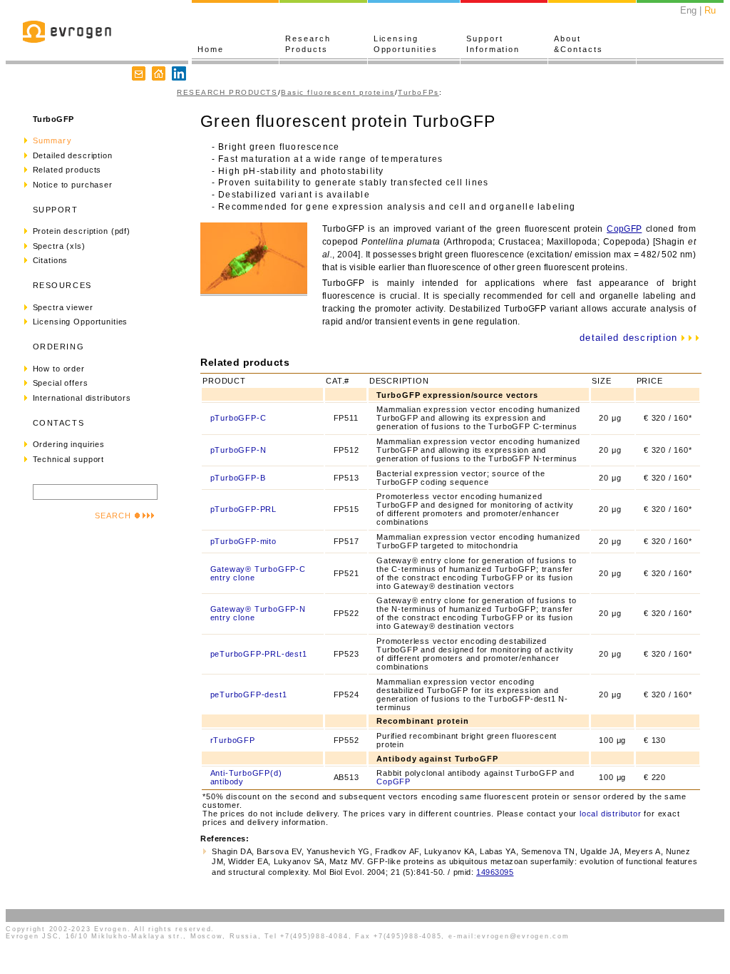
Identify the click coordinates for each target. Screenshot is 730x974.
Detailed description (73, 155)
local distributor (611, 813)
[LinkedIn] (179, 74)
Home (210, 49)
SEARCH (113, 515)
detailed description (631, 337)
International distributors (82, 398)
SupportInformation (493, 43)
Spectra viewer (63, 307)
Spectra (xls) (59, 246)
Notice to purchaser (73, 184)
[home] (158, 74)
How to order (59, 368)
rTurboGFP (232, 740)
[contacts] (138, 74)
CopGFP (624, 229)
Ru (710, 10)
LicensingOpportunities (406, 43)
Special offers (60, 383)
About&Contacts (578, 43)
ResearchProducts (307, 43)
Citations (50, 260)
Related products (67, 169)
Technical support (69, 459)
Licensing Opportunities (80, 321)
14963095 (494, 872)
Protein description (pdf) (81, 231)
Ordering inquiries (69, 444)
